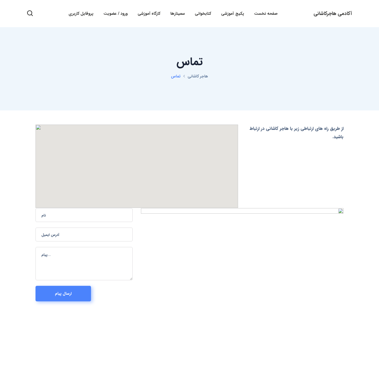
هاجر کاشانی (198, 76)
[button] (30, 13)
